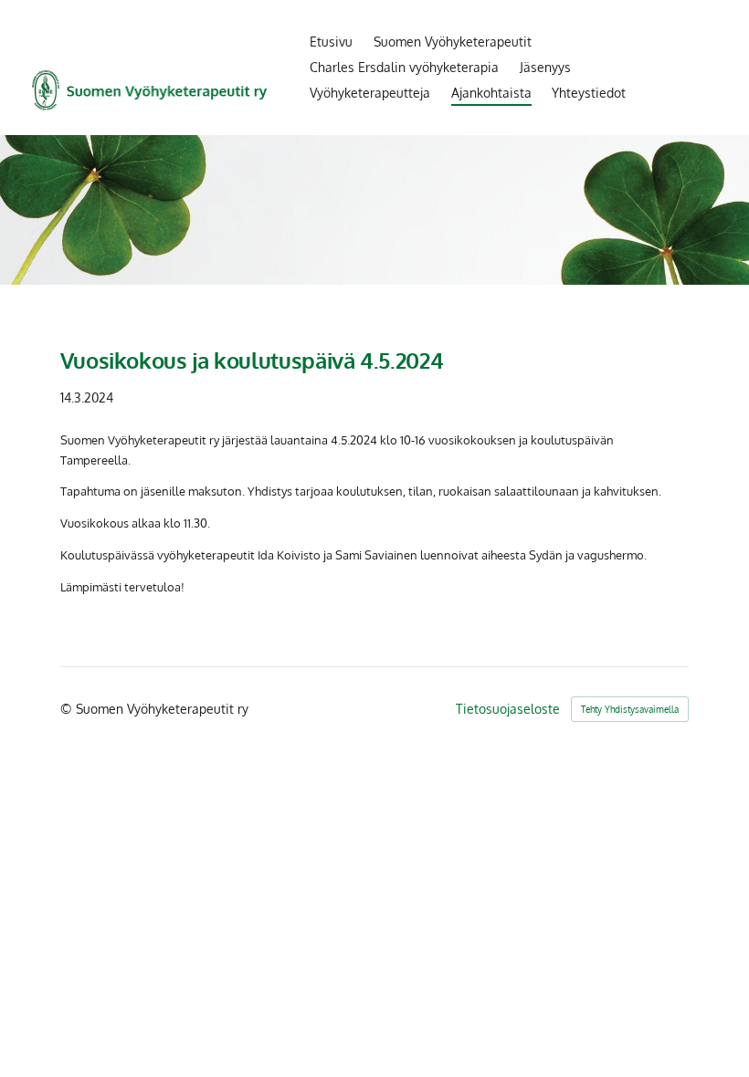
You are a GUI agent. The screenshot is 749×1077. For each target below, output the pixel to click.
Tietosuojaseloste (508, 709)
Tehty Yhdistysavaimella (630, 709)
